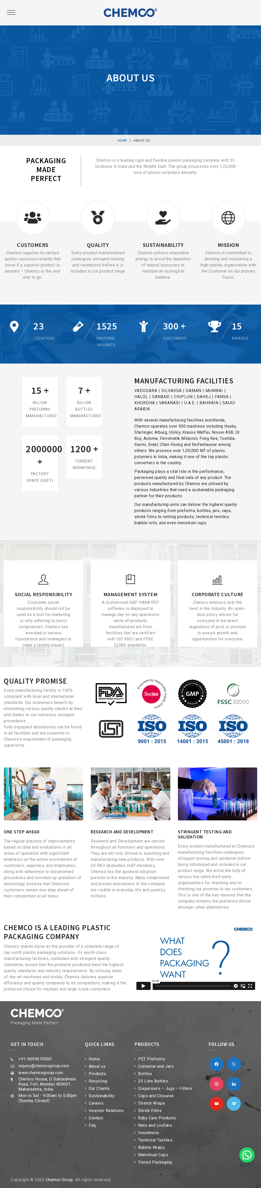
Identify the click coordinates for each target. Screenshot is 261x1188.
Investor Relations (106, 1110)
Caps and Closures (156, 1095)
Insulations (148, 1132)
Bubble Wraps (151, 1147)
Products (97, 1073)
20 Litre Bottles (153, 1081)
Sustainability (101, 1095)
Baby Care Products (157, 1118)
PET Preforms (151, 1059)
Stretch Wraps (151, 1103)
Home (94, 1059)
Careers (96, 1103)
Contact (96, 1118)
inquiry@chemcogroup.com (43, 1065)
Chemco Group (59, 1179)
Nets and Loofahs (155, 1125)
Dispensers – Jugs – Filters (165, 1088)
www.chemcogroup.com (40, 1072)
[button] (247, 1155)
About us (97, 1066)
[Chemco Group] (130, 12)
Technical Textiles (155, 1140)
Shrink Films (150, 1110)
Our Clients (99, 1088)
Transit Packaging (155, 1162)
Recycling (98, 1081)
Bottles (145, 1073)
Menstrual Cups (153, 1154)
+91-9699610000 (34, 1059)
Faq (92, 1125)
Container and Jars (156, 1066)
